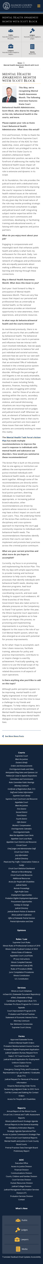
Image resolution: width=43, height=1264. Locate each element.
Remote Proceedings (21, 888)
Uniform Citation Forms (21, 1062)
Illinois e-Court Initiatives (21, 991)
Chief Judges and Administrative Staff (21, 848)
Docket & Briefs (21, 762)
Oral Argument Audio (21, 832)
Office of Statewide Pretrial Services (21, 918)
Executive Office (21, 1163)
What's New (21, 1208)
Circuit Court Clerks (21, 852)
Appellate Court (21, 802)
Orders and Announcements (21, 766)
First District (21, 809)
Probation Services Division (21, 1196)
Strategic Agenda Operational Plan (21, 1131)
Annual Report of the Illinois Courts (21, 1111)
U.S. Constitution (21, 979)
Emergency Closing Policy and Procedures (21, 1069)
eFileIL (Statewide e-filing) (21, 997)
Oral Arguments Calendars (21, 829)
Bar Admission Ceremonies (21, 1024)
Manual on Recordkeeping (22, 872)
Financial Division (21, 1170)
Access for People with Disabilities (21, 881)
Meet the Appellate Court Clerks (22, 835)
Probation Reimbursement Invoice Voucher (21, 1046)
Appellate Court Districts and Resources (21, 842)
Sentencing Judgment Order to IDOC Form (21, 1089)
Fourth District (21, 819)
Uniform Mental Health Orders (21, 1043)
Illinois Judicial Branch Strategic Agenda (21, 1121)
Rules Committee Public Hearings (21, 782)
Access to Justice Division (21, 1166)
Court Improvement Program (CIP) (21, 1011)
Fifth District (21, 822)
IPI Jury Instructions (21, 959)
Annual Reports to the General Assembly (21, 1124)
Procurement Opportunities (21, 901)
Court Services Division (21, 1179)
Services (22, 987)
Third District (21, 815)
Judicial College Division (21, 1186)
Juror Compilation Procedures (21, 972)
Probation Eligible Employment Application (21, 898)
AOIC (21, 1159)
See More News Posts (14, 736)
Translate (6, 1257)
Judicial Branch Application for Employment (21, 1059)
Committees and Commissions (21, 779)
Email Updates (25, 1257)
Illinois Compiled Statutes (21, 962)
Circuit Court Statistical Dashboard (21, 868)
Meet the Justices (21, 759)
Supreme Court (21, 756)
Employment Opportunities (21, 895)
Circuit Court (21, 845)
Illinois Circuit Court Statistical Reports (21, 1138)
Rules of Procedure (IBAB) (21, 969)
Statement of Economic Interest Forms (21, 1017)
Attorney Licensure (21, 785)
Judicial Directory (21, 858)
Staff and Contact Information (21, 792)
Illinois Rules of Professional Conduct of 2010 (21, 945)
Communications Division (21, 1173)
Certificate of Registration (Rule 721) (21, 789)
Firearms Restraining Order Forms (21, 1086)
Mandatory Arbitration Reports (21, 1128)
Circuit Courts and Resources (21, 875)
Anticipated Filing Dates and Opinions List (21, 772)
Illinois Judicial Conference (22, 915)
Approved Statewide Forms (21, 1039)
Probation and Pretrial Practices (21, 1014)
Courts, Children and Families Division (21, 1176)
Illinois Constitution (21, 975)
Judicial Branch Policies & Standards (21, 911)
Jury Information (21, 855)
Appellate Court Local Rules (21, 838)
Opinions (21, 930)
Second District (21, 812)
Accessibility (36, 1257)
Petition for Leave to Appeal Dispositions (21, 776)
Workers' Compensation (21, 825)
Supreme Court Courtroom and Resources (21, 799)
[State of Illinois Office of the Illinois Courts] (17, 6)
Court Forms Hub (21, 1066)
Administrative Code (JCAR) (22, 965)
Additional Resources (21, 878)
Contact (21, 1199)
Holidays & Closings (21, 905)
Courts (21, 752)
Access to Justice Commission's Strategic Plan (21, 1134)
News (20, 63)
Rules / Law (21, 939)
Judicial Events (21, 885)
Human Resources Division (21, 1183)
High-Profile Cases (21, 891)
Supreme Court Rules (21, 942)
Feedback (14, 1257)
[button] (38, 6)
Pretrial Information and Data (21, 921)
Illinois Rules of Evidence (21, 952)
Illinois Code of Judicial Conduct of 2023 (21, 949)
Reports (21, 1108)
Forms (21, 1036)
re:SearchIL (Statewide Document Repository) (21, 994)
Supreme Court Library (21, 795)
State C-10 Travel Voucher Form (21, 1056)
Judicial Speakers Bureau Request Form (21, 1053)
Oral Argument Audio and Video (21, 769)
